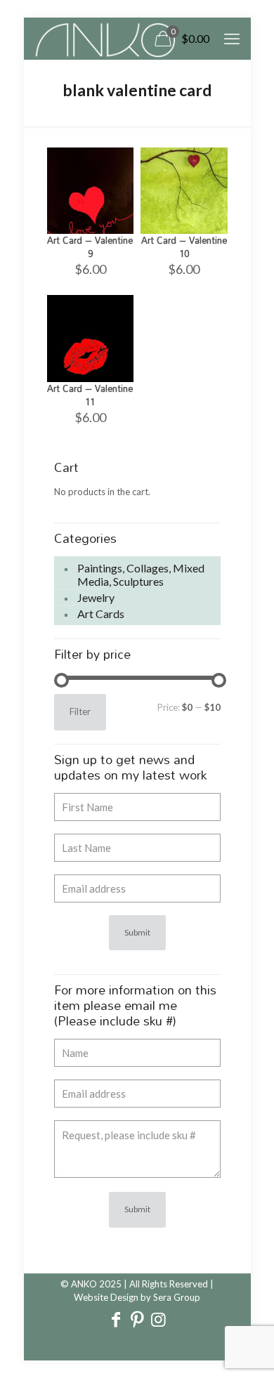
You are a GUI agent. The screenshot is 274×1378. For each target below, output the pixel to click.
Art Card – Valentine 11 (90, 395)
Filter (80, 711)
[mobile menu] (232, 39)
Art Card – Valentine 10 (184, 247)
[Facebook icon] (115, 1321)
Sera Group (176, 1297)
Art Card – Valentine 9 (90, 247)
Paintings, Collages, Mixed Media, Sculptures (140, 574)
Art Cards (100, 613)
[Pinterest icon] (137, 1321)
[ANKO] (105, 38)
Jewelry (96, 597)
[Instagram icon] (158, 1321)
